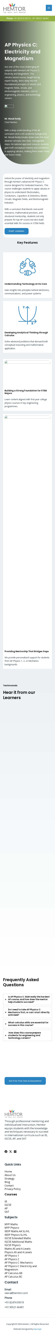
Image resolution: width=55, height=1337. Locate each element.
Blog (7, 1182)
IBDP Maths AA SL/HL (17, 1231)
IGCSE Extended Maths (18, 1238)
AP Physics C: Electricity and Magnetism (21, 1267)
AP (6, 1208)
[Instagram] (15, 1151)
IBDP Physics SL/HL (16, 1234)
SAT (7, 1211)
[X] (10, 1151)
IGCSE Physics (13, 1245)
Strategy (9, 1178)
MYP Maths (11, 1224)
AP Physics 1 (12, 1255)
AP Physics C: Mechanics (19, 1262)
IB (6, 1201)
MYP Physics (12, 1227)
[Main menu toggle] (49, 8)
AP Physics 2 (12, 1259)
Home (8, 1171)
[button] (25, 1081)
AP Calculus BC (13, 1276)
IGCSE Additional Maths (18, 1241)
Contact (9, 1185)
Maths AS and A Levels (18, 1248)
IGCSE (8, 1205)
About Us (10, 1175)
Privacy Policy (13, 1189)
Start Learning (16, 231)
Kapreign (37, 1329)
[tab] (27, 999)
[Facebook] (6, 1151)
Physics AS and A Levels (18, 1252)
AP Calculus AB (13, 1273)
